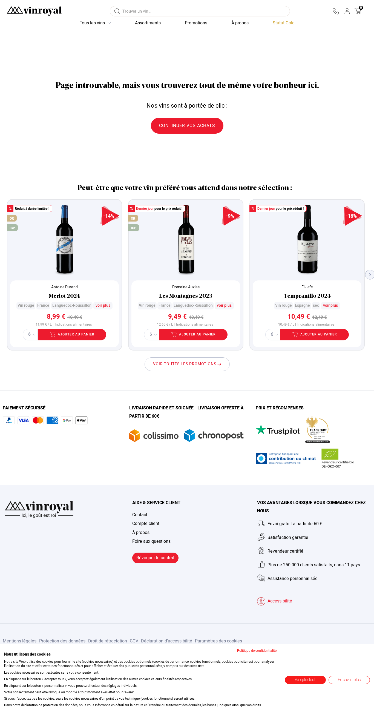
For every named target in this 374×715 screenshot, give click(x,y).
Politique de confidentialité (257, 650)
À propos (140, 532)
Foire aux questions (151, 541)
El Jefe (307, 287)
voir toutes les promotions (185, 364)
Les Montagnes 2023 (185, 296)
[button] (336, 11)
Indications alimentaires (73, 324)
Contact (139, 515)
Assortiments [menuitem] (148, 23)
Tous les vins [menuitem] (92, 23)
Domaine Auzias (186, 287)
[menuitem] (284, 23)
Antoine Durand (64, 287)
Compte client (145, 523)
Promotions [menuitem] (196, 23)
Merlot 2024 (64, 296)
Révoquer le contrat (155, 558)
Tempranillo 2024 (307, 296)
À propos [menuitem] (240, 23)
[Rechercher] (117, 11)
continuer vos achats (187, 125)
